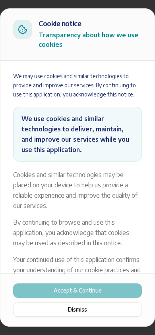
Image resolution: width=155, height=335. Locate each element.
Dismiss (77, 309)
